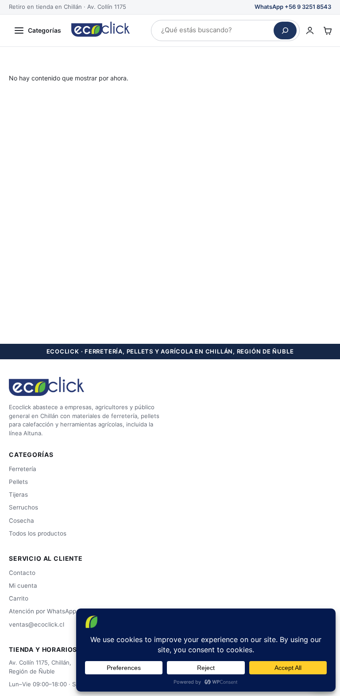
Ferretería (22, 468)
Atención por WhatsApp (42, 611)
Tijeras (18, 494)
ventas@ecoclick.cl (36, 624)
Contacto (22, 572)
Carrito (18, 598)
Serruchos (23, 507)
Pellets (18, 481)
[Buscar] (285, 30)
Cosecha (21, 520)
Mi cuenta (23, 585)
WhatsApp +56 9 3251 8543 (293, 6)
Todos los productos (37, 533)
